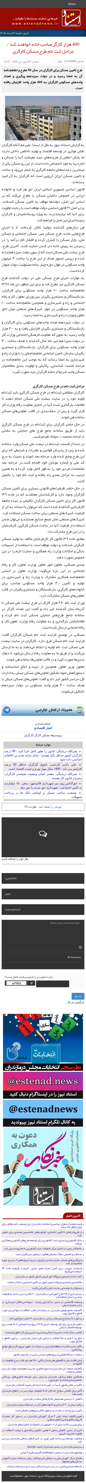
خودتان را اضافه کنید (50, 807)
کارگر (37, 735)
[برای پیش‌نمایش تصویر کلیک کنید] (43, 118)
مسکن (46, 735)
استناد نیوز (62, 144)
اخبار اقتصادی (43, 727)
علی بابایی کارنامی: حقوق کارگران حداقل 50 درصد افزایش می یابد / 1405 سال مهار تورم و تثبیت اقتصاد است (43, 766)
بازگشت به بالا (76, 1002)
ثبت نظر (78, 996)
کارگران (29, 735)
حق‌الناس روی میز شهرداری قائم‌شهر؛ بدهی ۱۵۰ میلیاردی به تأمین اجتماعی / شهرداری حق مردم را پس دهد (43, 785)
